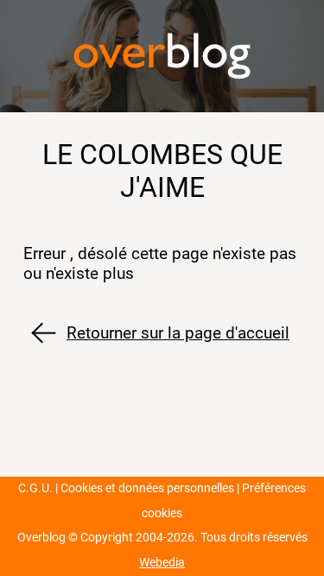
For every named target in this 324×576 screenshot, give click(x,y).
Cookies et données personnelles (147, 488)
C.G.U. (35, 488)
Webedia (162, 562)
